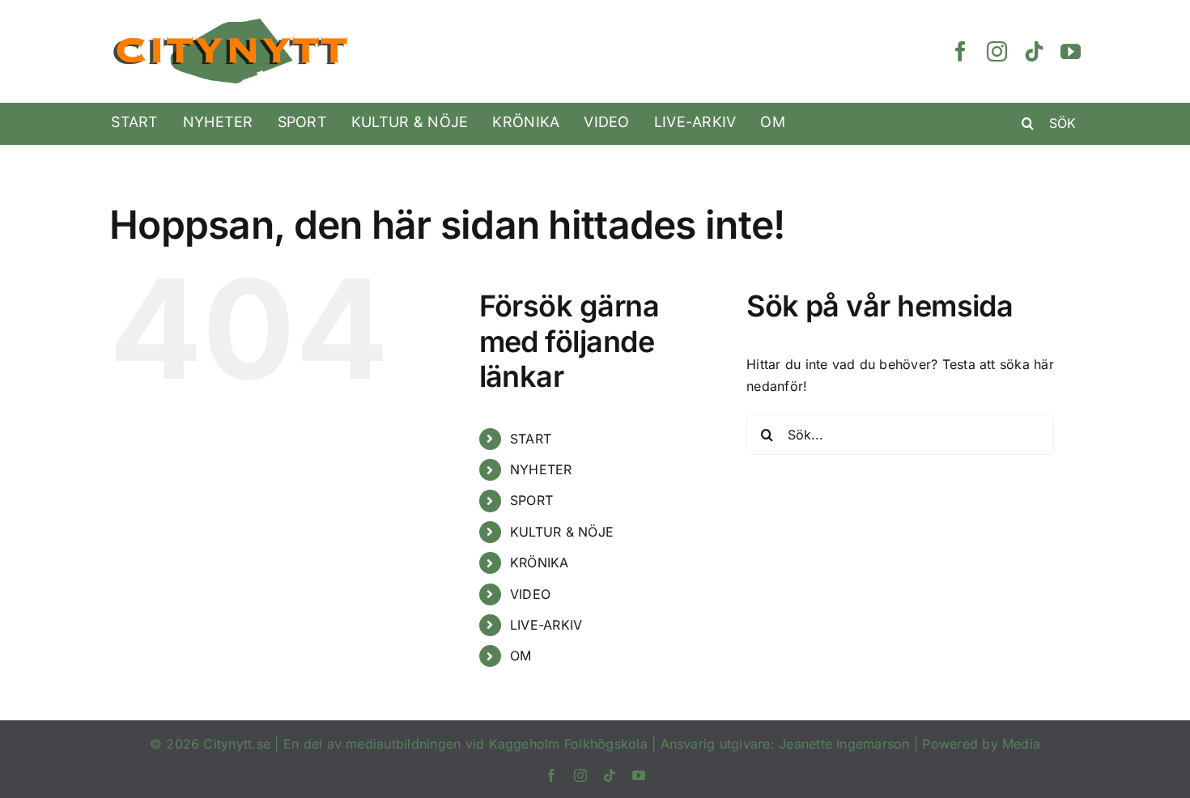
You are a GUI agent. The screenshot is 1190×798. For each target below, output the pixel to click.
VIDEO (530, 594)
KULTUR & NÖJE (562, 532)
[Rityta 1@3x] (230, 23)
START (530, 439)
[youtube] (1070, 51)
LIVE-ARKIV (546, 625)
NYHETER (541, 469)
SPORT (531, 500)
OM (520, 655)
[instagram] (997, 51)
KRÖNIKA (539, 562)
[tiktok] (1034, 51)
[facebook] (960, 51)
